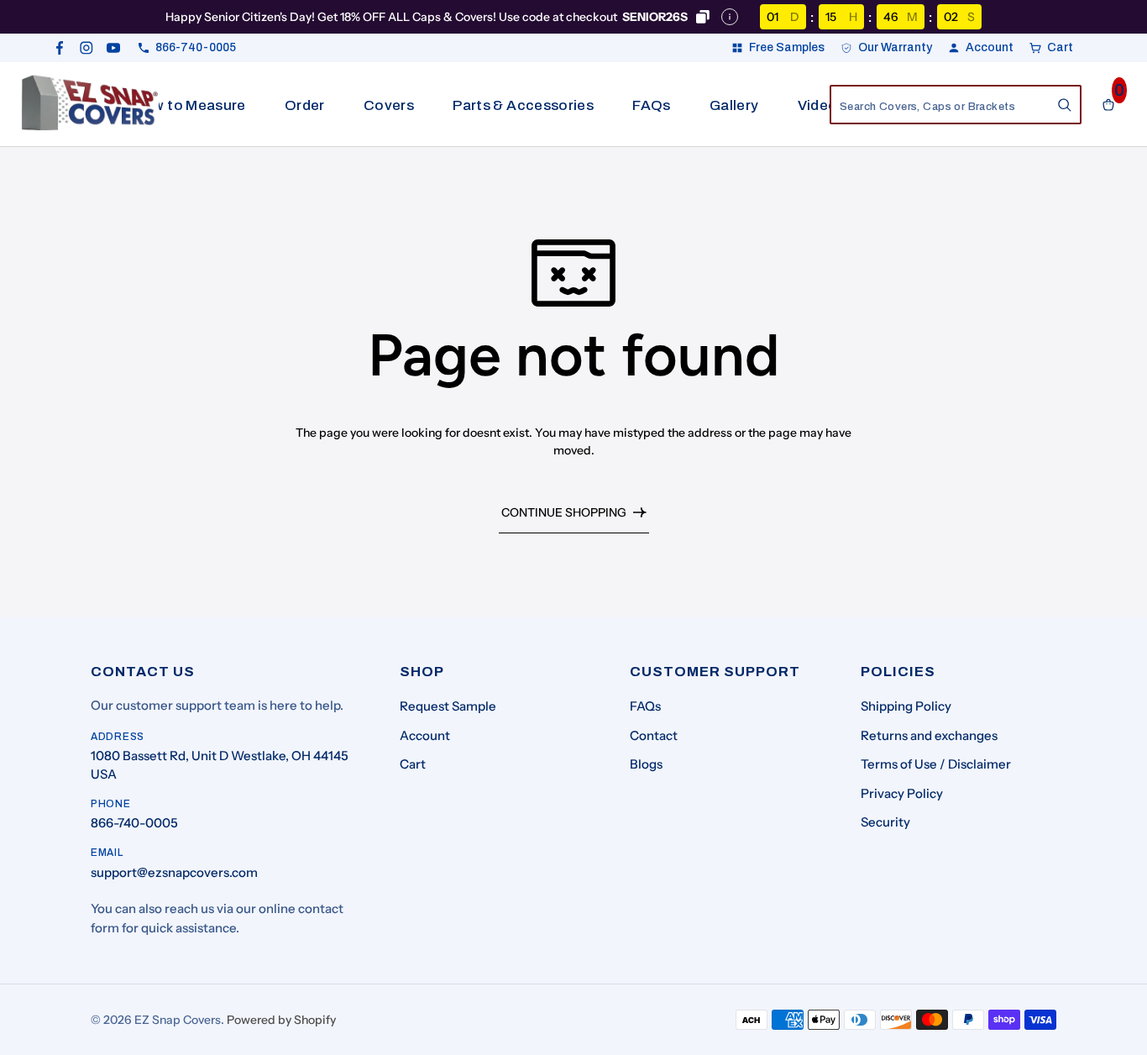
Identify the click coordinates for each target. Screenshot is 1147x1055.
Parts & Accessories (523, 105)
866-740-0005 (134, 823)
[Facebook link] (60, 48)
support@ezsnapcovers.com (174, 872)
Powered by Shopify (281, 1019)
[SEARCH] (1065, 105)
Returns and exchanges (929, 735)
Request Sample (448, 706)
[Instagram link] (86, 48)
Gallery (734, 105)
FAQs (651, 105)
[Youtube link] (113, 48)
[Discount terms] (729, 16)
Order (305, 105)
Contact (654, 735)
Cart (413, 764)
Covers (389, 105)
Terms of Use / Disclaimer (936, 764)
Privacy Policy (902, 793)
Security (885, 822)
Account (425, 735)
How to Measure (190, 105)
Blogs (646, 764)
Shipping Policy (906, 706)
